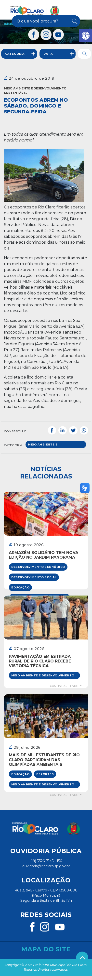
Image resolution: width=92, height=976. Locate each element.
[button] (85, 35)
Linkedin (62, 430)
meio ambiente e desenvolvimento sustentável (44, 445)
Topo (82, 958)
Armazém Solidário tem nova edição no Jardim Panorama (43, 555)
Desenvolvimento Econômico (38, 567)
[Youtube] (58, 34)
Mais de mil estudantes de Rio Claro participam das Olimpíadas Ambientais (44, 760)
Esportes (45, 774)
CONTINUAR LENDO (64, 686)
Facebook (52, 430)
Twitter (73, 430)
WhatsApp (84, 430)
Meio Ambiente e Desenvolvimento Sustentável (35, 91)
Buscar (74, 21)
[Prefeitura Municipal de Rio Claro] (35, 10)
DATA (48, 53)
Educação (20, 587)
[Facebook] (33, 34)
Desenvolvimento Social (33, 577)
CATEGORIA (15, 53)
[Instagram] (46, 34)
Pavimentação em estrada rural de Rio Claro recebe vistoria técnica (40, 661)
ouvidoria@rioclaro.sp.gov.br (46, 866)
